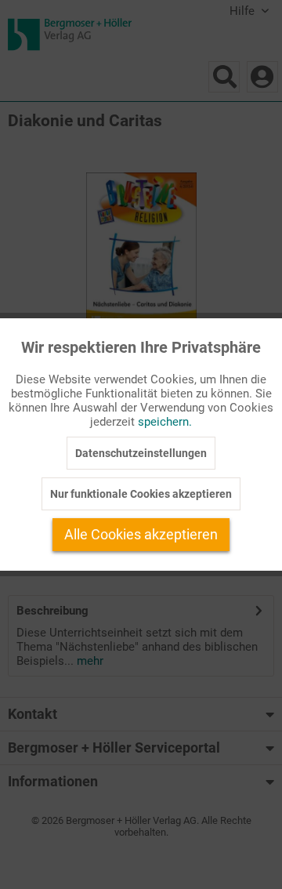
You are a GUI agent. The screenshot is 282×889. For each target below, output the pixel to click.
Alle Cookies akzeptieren (141, 534)
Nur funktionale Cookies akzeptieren (141, 494)
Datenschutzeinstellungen (141, 453)
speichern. (165, 422)
